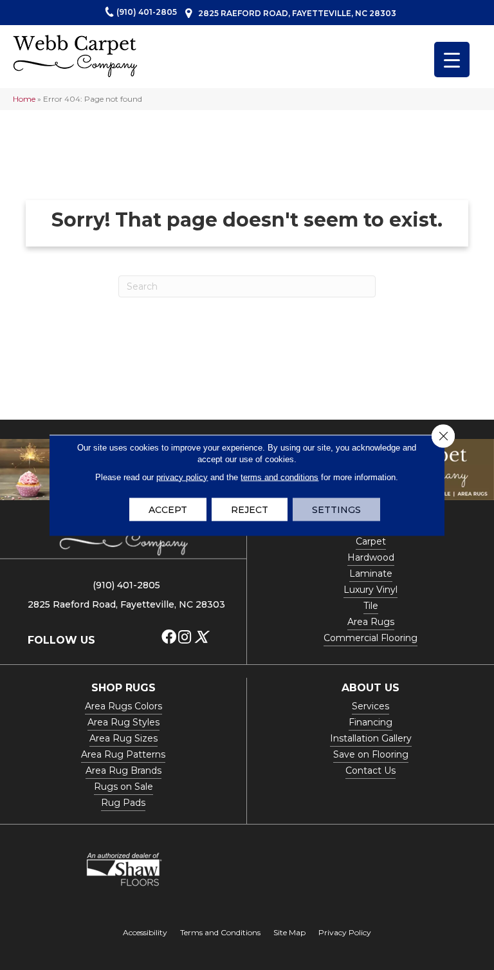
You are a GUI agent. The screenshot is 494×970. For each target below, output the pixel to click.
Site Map (289, 932)
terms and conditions (279, 476)
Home (24, 99)
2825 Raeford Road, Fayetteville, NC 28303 (297, 13)
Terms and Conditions (220, 932)
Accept (168, 509)
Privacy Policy (344, 932)
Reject (249, 509)
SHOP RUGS (123, 688)
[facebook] (168, 638)
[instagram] (184, 638)
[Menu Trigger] (452, 59)
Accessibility (145, 932)
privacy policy (182, 476)
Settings (336, 509)
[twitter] (201, 638)
